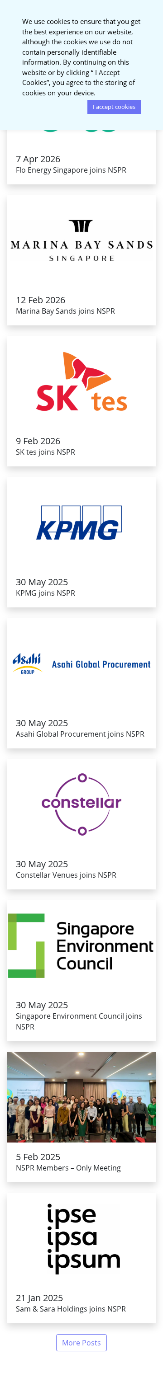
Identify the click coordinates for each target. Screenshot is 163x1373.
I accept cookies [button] (114, 107)
